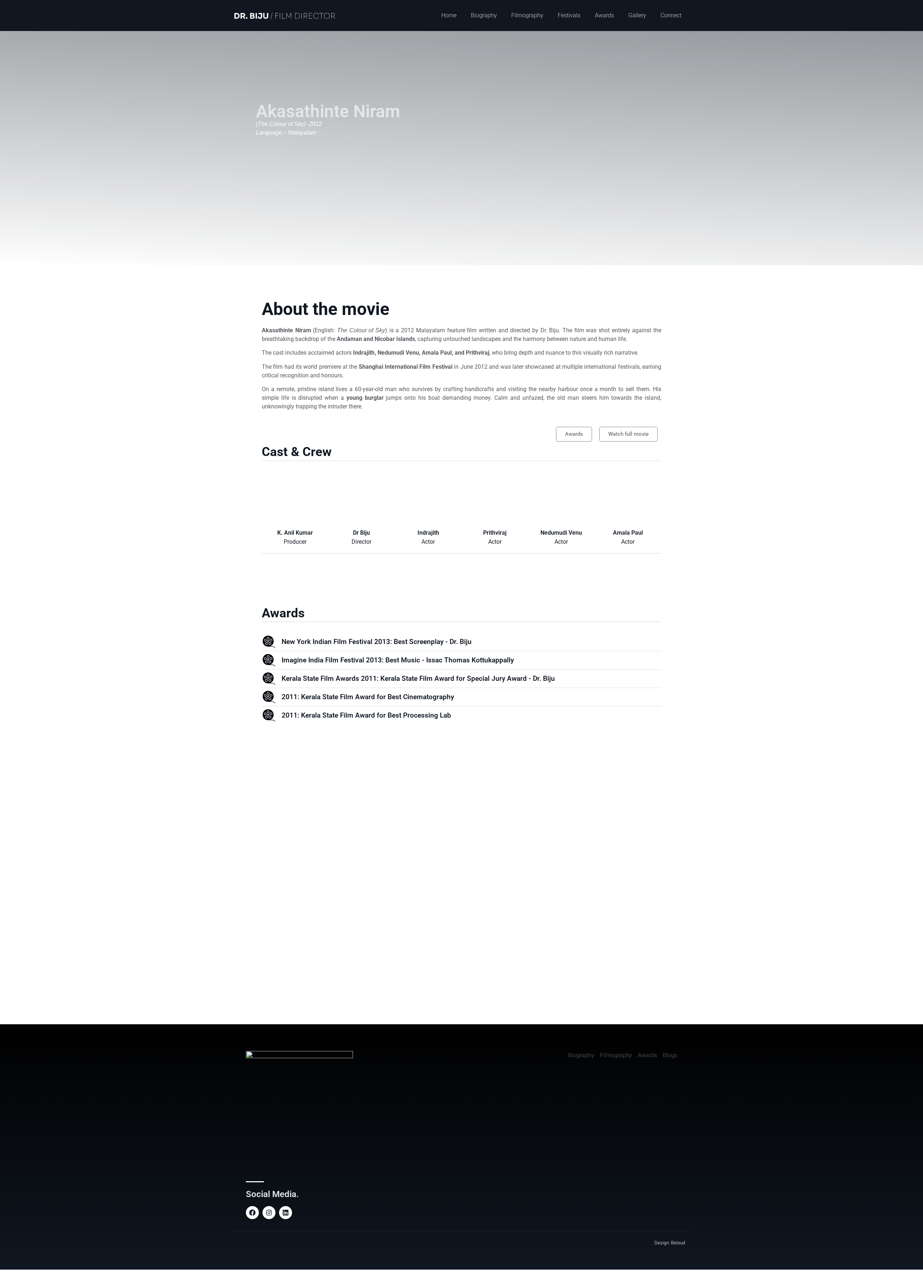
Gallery (637, 15)
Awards (604, 15)
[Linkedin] (285, 1212)
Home (448, 15)
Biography (484, 15)
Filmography (527, 15)
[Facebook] (252, 1212)
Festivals (569, 15)
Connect (671, 15)
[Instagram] (268, 1212)
